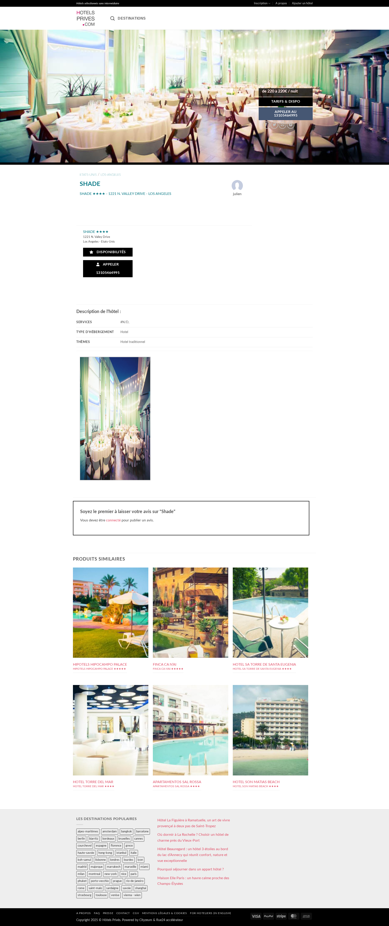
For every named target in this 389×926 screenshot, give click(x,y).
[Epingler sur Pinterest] (290, 125)
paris (134, 874)
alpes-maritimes (88, 831)
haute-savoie (86, 853)
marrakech (113, 866)
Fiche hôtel (111, 604)
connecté (113, 520)
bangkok (126, 831)
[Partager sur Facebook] (266, 125)
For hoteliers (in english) (210, 913)
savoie (127, 888)
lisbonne (100, 859)
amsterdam (109, 831)
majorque (97, 866)
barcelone (142, 831)
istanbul (121, 853)
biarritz (93, 838)
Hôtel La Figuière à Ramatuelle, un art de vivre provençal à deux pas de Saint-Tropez (193, 823)
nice (123, 874)
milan (81, 874)
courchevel (85, 845)
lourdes (128, 859)
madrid (82, 866)
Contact (123, 913)
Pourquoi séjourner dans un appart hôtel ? (190, 869)
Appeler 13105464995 (108, 269)
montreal (94, 874)
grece (129, 845)
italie (134, 853)
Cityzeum (145, 920)
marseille (130, 866)
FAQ (97, 913)
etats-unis (88, 174)
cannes (138, 838)
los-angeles (111, 174)
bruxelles (124, 838)
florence (116, 845)
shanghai (140, 888)
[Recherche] (112, 18)
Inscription (260, 3)
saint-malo (95, 888)
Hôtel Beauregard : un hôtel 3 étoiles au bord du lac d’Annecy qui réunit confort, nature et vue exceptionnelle (192, 854)
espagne (101, 845)
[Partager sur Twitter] (274, 125)
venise (115, 895)
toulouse (101, 895)
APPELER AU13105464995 (285, 113)
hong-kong (105, 853)
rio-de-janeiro (134, 881)
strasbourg (84, 895)
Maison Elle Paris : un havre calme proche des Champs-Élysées (193, 881)
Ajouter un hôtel (302, 3)
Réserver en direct (111, 594)
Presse (108, 913)
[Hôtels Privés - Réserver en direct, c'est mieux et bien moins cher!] (90, 18)
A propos (281, 3)
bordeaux (108, 838)
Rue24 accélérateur (169, 920)
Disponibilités (110, 252)
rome (81, 888)
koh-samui (84, 859)
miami (144, 866)
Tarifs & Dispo (285, 101)
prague (117, 881)
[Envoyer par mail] (282, 125)
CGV (136, 913)
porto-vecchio (100, 881)
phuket (82, 881)
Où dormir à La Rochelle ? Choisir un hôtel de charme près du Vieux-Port (192, 837)
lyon (140, 859)
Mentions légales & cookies (164, 913)
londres (115, 859)
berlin (81, 838)
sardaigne (112, 888)
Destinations (132, 18)
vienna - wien (132, 895)
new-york (110, 874)
